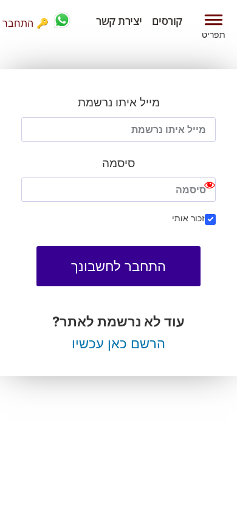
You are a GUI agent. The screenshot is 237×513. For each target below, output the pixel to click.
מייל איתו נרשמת (119, 102)
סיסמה (118, 163)
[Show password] (210, 189)
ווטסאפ (62, 20)
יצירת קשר (119, 20)
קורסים (167, 20)
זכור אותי (188, 218)
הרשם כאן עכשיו (118, 343)
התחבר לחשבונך (118, 266)
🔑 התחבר (25, 23)
